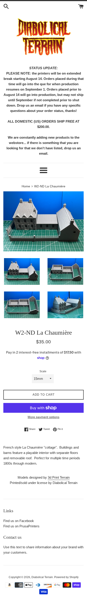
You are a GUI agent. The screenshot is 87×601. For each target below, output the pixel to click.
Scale (42, 371)
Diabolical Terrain (42, 577)
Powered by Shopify (66, 577)
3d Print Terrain (59, 477)
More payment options (43, 417)
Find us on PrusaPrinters (21, 526)
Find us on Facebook (18, 521)
